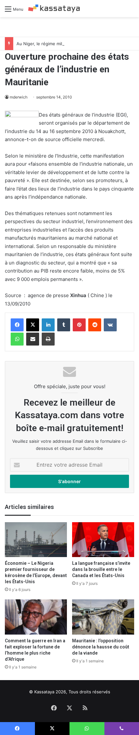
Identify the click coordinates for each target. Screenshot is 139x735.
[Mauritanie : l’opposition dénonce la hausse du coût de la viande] (103, 616)
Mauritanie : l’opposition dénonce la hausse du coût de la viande (100, 647)
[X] (32, 324)
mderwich (18, 97)
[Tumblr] (63, 324)
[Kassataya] (54, 9)
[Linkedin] (48, 324)
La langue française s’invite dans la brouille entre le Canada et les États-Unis (101, 569)
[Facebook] (17, 324)
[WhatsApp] (17, 339)
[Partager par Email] (32, 339)
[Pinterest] (79, 324)
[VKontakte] (110, 324)
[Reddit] (94, 324)
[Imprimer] (48, 339)
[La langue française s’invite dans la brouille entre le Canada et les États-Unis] (103, 539)
